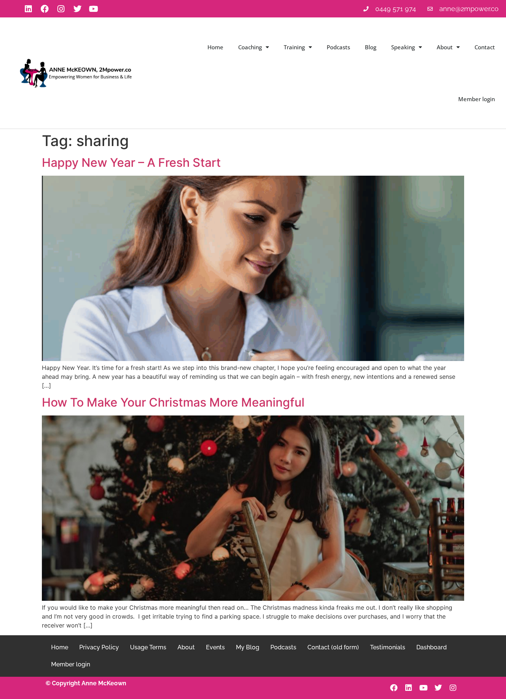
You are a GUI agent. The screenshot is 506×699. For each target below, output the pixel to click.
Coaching (250, 47)
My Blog (247, 647)
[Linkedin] (28, 9)
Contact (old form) (333, 647)
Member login (476, 99)
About (445, 47)
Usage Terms (148, 647)
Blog (370, 47)
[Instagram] (61, 9)
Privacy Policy (99, 647)
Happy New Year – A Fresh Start (131, 162)
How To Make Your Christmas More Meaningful (173, 402)
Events (215, 647)
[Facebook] (45, 9)
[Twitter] (77, 9)
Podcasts (338, 47)
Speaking (403, 47)
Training (294, 47)
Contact (485, 47)
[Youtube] (94, 9)
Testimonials (387, 647)
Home (215, 47)
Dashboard (431, 647)
